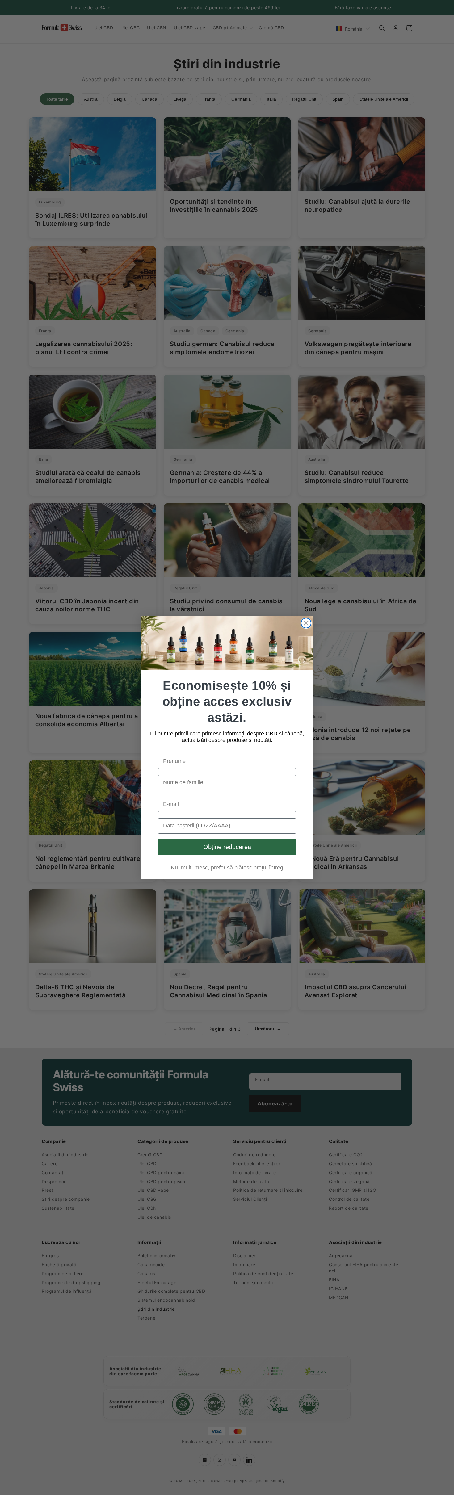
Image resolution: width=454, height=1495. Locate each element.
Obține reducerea (227, 847)
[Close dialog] (306, 623)
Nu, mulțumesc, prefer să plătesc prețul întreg (227, 868)
